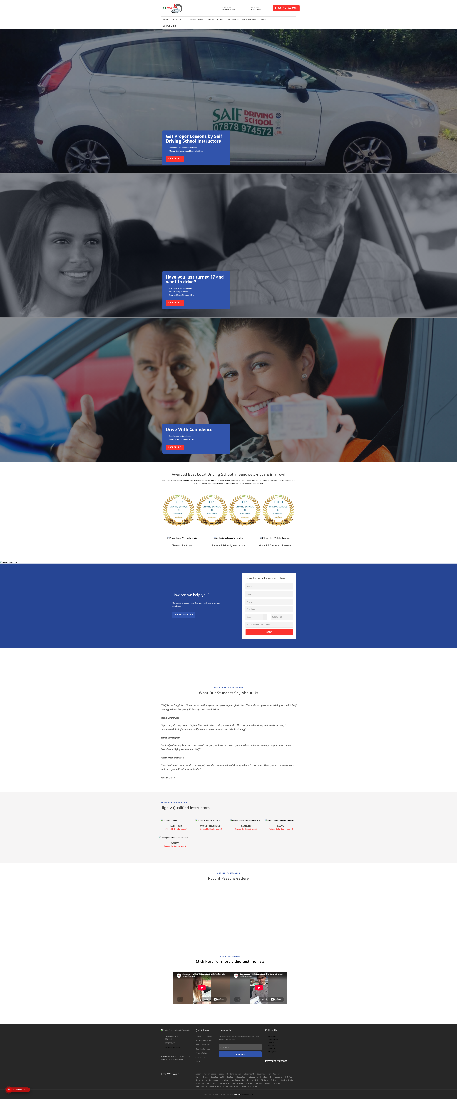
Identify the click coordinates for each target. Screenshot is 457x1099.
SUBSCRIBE (240, 1054)
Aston (198, 1074)
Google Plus (273, 1039)
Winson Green (232, 1086)
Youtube (271, 1048)
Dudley (230, 1077)
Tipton (249, 1083)
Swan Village (237, 1083)
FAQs (263, 20)
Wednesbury (201, 1086)
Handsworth (265, 1077)
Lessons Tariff (195, 20)
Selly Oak (200, 1083)
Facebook (272, 1036)
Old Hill (255, 1080)
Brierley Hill (274, 1074)
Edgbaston (240, 1077)
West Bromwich (216, 1086)
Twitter (271, 1042)
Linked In (272, 1045)
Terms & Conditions (204, 1036)
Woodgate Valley (249, 1086)
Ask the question (184, 615)
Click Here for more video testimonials (230, 961)
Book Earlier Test (203, 1049)
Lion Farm (235, 1080)
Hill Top (288, 1077)
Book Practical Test (204, 1040)
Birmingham (236, 1074)
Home (165, 20)
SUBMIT (269, 632)
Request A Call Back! (286, 8)
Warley (277, 1083)
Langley (224, 1080)
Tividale (258, 1083)
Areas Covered (215, 20)
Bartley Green (210, 1074)
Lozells (245, 1080)
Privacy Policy (201, 1053)
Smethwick (212, 1083)
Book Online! (174, 159)
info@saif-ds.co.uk (172, 1047)
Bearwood (223, 1074)
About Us (178, 20)
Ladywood (214, 1080)
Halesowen (253, 1077)
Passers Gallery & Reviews (242, 20)
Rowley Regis (287, 1080)
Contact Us (200, 1057)
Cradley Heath (217, 1077)
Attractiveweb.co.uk (246, 1094)
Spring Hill (224, 1083)
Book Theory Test (203, 1044)
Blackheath (249, 1074)
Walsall (267, 1083)
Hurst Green (201, 1080)
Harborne (278, 1077)
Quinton (274, 1080)
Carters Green (202, 1077)
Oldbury (264, 1080)
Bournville (261, 1074)
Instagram (272, 1051)
